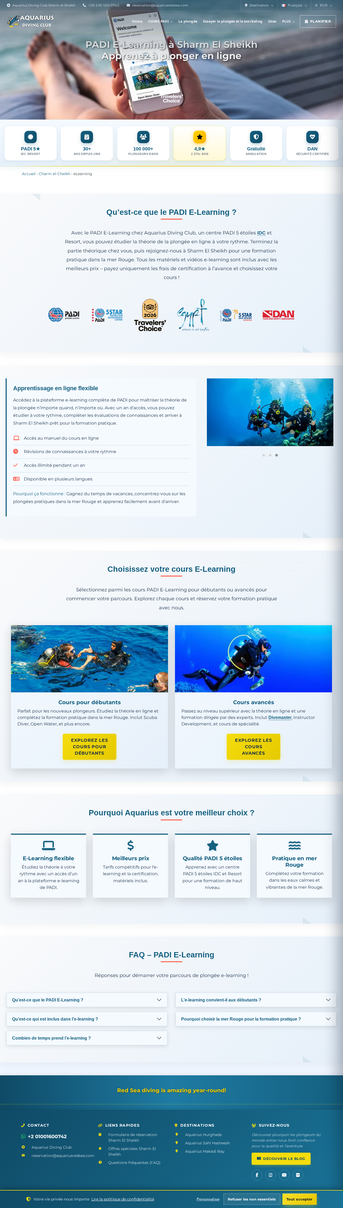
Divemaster (280, 717)
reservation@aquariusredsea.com (160, 5)
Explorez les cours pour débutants (89, 747)
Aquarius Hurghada (203, 1134)
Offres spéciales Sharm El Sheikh (132, 1151)
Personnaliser (208, 1199)
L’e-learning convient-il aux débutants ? (221, 1000)
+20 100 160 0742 (103, 5)
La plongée (187, 21)
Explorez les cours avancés (253, 747)
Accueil (29, 174)
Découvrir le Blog (284, 1159)
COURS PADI (158, 21)
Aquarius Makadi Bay (205, 1151)
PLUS (286, 21)
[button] (323, 5)
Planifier (320, 21)
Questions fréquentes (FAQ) (134, 1162)
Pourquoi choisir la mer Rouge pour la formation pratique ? (241, 1019)
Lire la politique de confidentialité (122, 1199)
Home (137, 21)
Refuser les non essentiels (252, 1199)
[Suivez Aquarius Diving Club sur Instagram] (270, 1175)
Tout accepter (299, 1199)
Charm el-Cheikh (54, 174)
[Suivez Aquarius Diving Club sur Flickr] (298, 1175)
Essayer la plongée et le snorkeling (232, 21)
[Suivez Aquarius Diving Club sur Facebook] (257, 1175)
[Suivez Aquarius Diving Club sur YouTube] (284, 1175)
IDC (261, 233)
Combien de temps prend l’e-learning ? (51, 1038)
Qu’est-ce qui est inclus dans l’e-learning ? (55, 1019)
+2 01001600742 (47, 1136)
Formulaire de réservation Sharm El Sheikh (132, 1137)
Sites (272, 21)
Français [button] (295, 5)
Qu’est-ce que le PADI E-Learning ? (47, 1000)
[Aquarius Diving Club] (30, 21)
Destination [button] (259, 5)
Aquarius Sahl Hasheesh (207, 1143)
